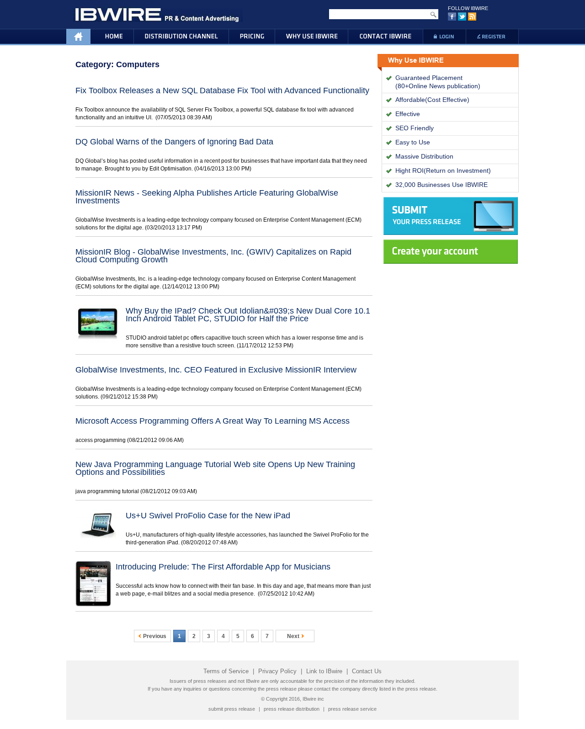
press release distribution (291, 709)
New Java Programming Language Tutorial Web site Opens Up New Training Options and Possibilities (215, 468)
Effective (407, 113)
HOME (99, 37)
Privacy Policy (277, 671)
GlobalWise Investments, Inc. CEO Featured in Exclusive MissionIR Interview (215, 369)
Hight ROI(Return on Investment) (443, 170)
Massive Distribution (424, 156)
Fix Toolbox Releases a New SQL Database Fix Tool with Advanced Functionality (222, 90)
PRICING (252, 37)
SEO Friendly (414, 128)
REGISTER (492, 37)
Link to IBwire (324, 671)
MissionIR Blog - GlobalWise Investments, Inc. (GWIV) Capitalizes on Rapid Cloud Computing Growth (213, 255)
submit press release (231, 709)
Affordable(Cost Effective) (432, 99)
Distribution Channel (181, 37)
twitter (462, 16)
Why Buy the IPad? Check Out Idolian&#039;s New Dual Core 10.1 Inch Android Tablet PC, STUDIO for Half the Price (248, 314)
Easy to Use (412, 142)
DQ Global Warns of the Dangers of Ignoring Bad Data (174, 141)
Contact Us (367, 671)
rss (472, 16)
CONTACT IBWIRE (385, 37)
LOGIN (444, 37)
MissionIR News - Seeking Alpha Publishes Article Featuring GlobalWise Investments (206, 196)
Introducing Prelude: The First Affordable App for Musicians (223, 566)
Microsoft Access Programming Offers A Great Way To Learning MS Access (212, 421)
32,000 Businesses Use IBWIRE (441, 184)
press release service (352, 709)
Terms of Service (226, 671)
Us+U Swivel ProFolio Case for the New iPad (208, 515)
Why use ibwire (311, 37)
